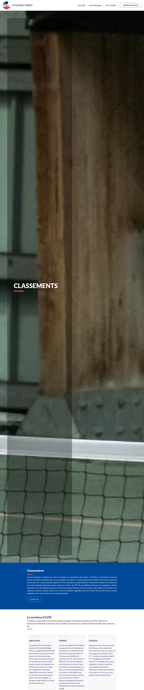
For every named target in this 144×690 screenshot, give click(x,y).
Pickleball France (22, 5)
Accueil (82, 5)
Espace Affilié (130, 5)
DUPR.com (34, 599)
